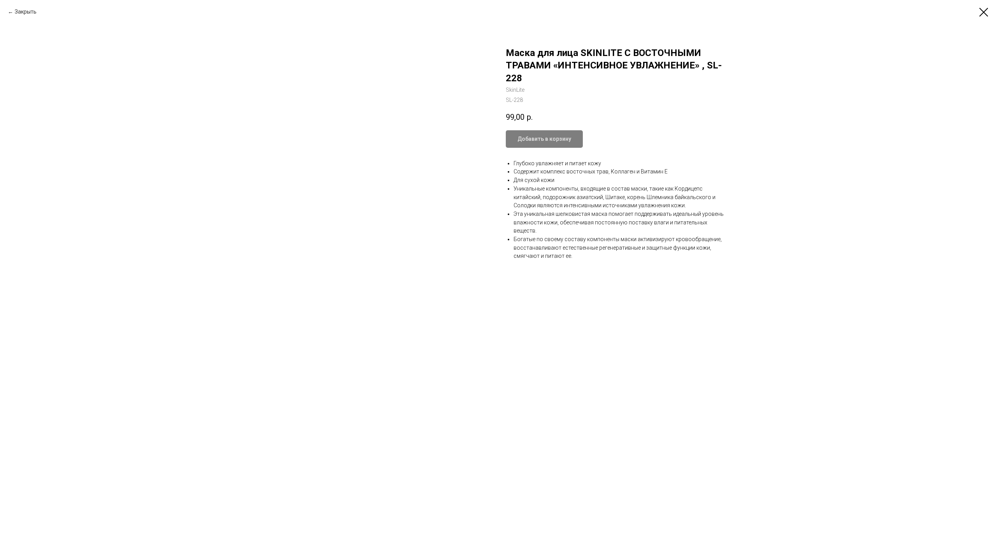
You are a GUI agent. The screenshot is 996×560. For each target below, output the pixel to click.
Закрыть (26, 12)
